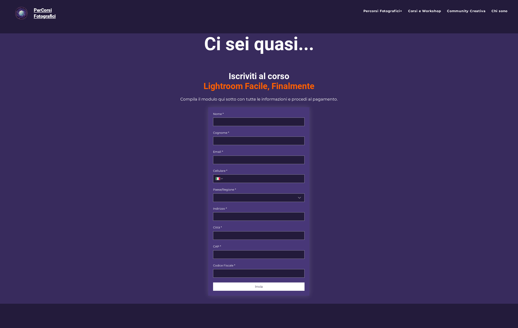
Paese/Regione (224, 189)
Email (218, 152)
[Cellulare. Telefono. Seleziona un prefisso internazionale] (219, 178)
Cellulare (220, 171)
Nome (218, 114)
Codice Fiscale (224, 265)
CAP (217, 246)
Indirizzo (220, 208)
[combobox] (258, 198)
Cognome (221, 133)
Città (217, 227)
